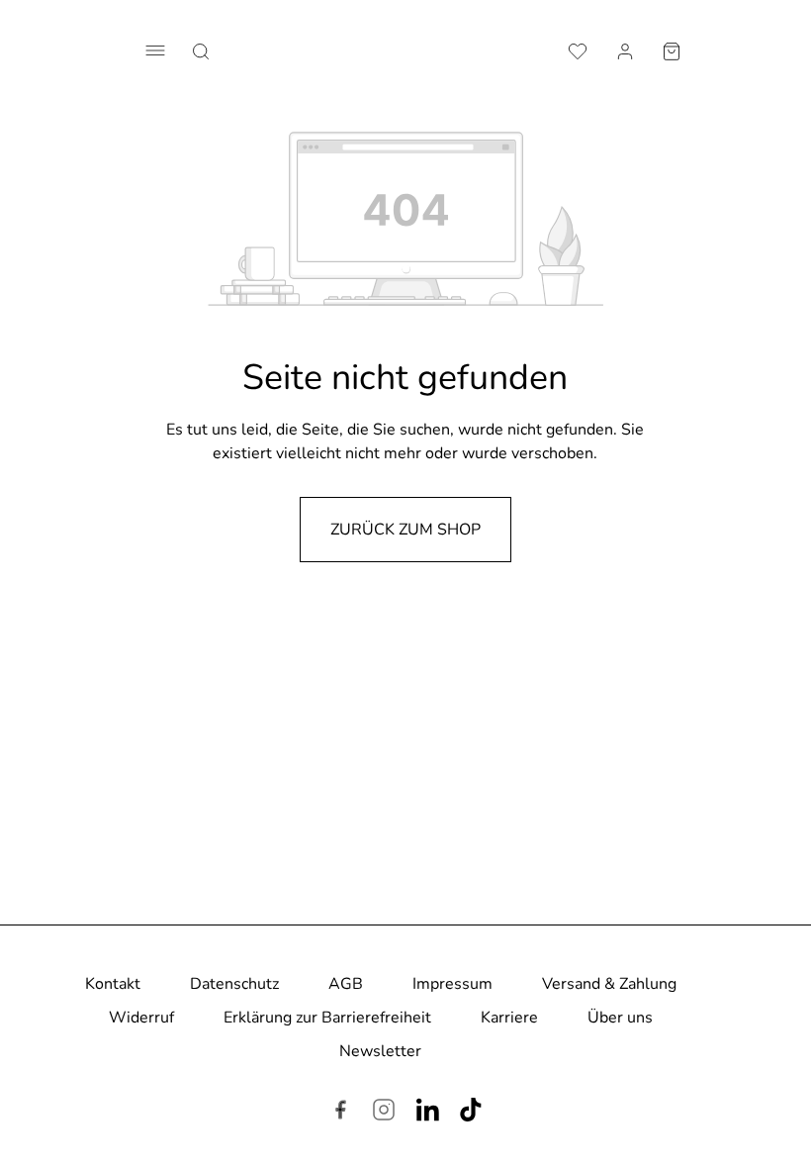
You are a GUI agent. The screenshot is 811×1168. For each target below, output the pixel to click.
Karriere (509, 1017)
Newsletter (380, 1051)
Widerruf (141, 1017)
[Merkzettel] (577, 49)
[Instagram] (384, 1112)
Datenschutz (234, 984)
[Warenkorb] (671, 49)
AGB (345, 984)
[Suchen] (201, 49)
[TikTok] (471, 1112)
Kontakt (112, 984)
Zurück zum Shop (405, 529)
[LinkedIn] (427, 1112)
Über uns (620, 1017)
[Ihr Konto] (625, 49)
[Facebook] (340, 1112)
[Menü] (155, 50)
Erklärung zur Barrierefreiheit (327, 1017)
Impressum (452, 984)
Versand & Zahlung (609, 984)
